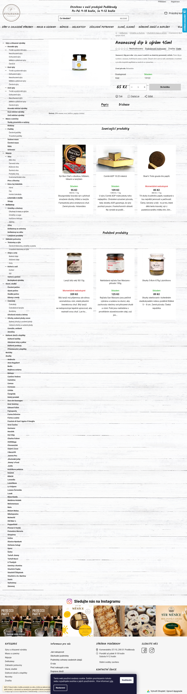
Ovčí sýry (11, 88)
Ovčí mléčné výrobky (16, 115)
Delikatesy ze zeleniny (17, 229)
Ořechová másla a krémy (18, 315)
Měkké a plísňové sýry (17, 60)
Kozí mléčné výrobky (16, 112)
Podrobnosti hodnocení (155, 48)
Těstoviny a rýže (14, 242)
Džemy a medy (13, 297)
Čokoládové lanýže (16, 308)
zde (111, 681)
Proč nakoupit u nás (60, 667)
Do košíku (165, 87)
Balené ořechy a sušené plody (20, 322)
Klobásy (11, 126)
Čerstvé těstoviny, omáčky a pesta (22, 246)
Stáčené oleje (14, 260)
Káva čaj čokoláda (15, 184)
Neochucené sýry (15, 53)
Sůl (10, 273)
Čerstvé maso (13, 143)
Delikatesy (10, 205)
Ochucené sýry (15, 57)
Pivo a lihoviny (13, 181)
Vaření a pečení (14, 277)
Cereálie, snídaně (15, 328)
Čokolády (11, 301)
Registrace (175, 2)
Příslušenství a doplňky (17, 349)
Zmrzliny (11, 332)
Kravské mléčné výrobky (17, 108)
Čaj (10, 191)
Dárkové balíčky (14, 339)
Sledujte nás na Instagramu (97, 601)
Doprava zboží (57, 671)
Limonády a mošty (15, 198)
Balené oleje (13, 256)
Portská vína (14, 174)
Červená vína (14, 163)
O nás (53, 663)
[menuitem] (17, 27)
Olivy (10, 225)
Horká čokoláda (15, 194)
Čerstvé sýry (14, 84)
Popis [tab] (104, 104)
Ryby (10, 146)
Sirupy (10, 201)
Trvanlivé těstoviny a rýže (19, 249)
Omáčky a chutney (15, 208)
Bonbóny (12, 311)
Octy (11, 263)
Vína (9, 157)
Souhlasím (127, 680)
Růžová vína (14, 167)
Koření (11, 270)
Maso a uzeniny (12, 119)
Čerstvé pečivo (14, 287)
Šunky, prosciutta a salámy (18, 122)
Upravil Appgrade (174, 691)
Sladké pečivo (13, 294)
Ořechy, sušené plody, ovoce (19, 318)
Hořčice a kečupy (15, 218)
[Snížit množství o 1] (132, 87)
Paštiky (11, 129)
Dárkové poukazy (14, 346)
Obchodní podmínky (60, 656)
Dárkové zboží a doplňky (15, 335)
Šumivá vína (14, 170)
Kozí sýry (11, 67)
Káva (11, 188)
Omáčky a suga (15, 215)
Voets (178, 48)
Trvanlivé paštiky (15, 136)
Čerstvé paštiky (15, 132)
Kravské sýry (13, 47)
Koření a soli (13, 267)
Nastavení (60, 688)
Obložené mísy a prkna (17, 342)
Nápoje (9, 153)
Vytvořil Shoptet (158, 691)
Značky (8, 356)
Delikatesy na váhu (15, 232)
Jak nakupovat (57, 652)
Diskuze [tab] (124, 104)
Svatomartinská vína (17, 177)
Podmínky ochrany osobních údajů (66, 660)
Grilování (11, 150)
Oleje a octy (12, 253)
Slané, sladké (11, 284)
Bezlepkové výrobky (16, 280)
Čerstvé (12, 64)
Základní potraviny (13, 239)
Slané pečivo (13, 291)
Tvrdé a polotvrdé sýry (17, 50)
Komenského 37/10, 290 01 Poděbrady (117, 649)
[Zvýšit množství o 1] (145, 87)
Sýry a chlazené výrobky (15, 43)
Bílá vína (12, 160)
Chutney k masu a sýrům (19, 212)
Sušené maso (13, 139)
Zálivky (11, 222)
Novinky (9, 352)
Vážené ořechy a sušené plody (21, 325)
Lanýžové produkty (15, 236)
